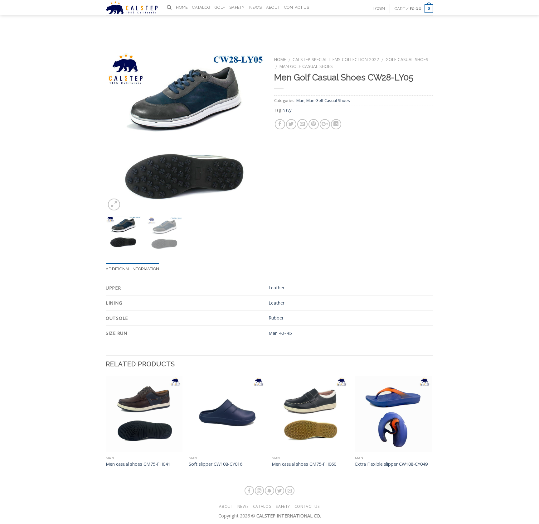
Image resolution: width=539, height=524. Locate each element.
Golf (220, 7)
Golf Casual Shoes (407, 59)
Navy (287, 110)
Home (182, 7)
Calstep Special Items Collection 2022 (336, 59)
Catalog (201, 7)
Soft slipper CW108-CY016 (215, 464)
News (255, 7)
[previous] (116, 132)
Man (300, 100)
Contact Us (296, 7)
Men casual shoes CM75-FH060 (304, 464)
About (273, 7)
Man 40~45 (280, 333)
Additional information (132, 269)
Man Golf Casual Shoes (306, 66)
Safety (237, 7)
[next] (254, 132)
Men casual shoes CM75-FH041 (138, 464)
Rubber (276, 318)
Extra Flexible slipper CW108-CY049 (391, 464)
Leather (276, 288)
